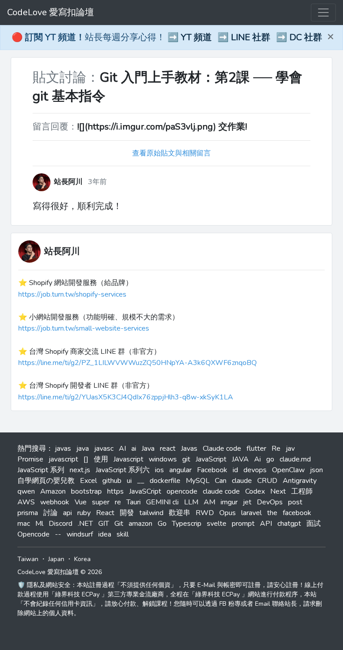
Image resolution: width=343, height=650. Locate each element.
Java (148, 448)
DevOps (270, 502)
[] (86, 459)
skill (123, 534)
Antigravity (300, 481)
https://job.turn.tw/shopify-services (72, 294)
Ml (39, 523)
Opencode (33, 534)
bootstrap (86, 491)
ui (129, 481)
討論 (50, 513)
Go (162, 523)
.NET (85, 523)
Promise (30, 459)
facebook (297, 513)
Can (220, 481)
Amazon (53, 491)
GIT (103, 523)
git (186, 459)
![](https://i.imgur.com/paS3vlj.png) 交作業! (162, 127)
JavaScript (211, 459)
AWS (26, 502)
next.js (80, 470)
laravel (251, 513)
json (316, 470)
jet (247, 502)
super (100, 502)
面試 (313, 523)
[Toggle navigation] (323, 12)
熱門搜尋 (31, 448)
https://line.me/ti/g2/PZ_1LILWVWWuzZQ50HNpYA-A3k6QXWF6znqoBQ (137, 363)
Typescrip (186, 523)
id (235, 470)
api (67, 513)
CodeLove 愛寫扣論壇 (50, 12)
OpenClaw (288, 470)
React (105, 513)
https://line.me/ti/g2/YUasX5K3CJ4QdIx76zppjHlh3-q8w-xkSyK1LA (125, 397)
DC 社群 (305, 37)
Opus (227, 513)
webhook (54, 502)
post (295, 502)
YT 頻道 (196, 37)
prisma (27, 513)
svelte (216, 523)
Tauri (133, 502)
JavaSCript (145, 491)
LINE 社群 (250, 37)
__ (140, 481)
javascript (63, 459)
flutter (256, 448)
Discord (60, 523)
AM (209, 502)
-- (58, 534)
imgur (229, 502)
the (272, 513)
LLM (191, 502)
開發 (127, 513)
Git (118, 523)
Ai (257, 459)
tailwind (151, 513)
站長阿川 (62, 251)
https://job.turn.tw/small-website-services (83, 328)
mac (23, 523)
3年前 (97, 182)
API (266, 523)
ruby (84, 513)
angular (180, 470)
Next (278, 491)
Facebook (212, 470)
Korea (82, 559)
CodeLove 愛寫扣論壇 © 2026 (59, 572)
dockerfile (165, 481)
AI (122, 448)
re (118, 502)
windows (163, 459)
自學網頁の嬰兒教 (46, 481)
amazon (140, 523)
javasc (103, 448)
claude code (221, 491)
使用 (101, 459)
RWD (205, 513)
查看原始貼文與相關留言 (171, 153)
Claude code (222, 448)
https (115, 491)
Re (276, 448)
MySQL (197, 481)
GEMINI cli (162, 502)
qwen (26, 491)
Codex (255, 491)
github (111, 481)
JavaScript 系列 (40, 470)
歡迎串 (179, 513)
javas (63, 448)
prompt (243, 523)
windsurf (80, 534)
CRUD (267, 481)
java (82, 448)
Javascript (128, 459)
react (168, 448)
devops (255, 470)
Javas (189, 448)
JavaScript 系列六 (123, 470)
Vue (81, 502)
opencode (182, 491)
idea (104, 534)
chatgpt (289, 523)
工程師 (302, 491)
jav (290, 448)
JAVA (240, 459)
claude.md (295, 459)
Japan (56, 559)
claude (242, 481)
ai (133, 448)
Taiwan (27, 559)
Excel (88, 481)
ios (159, 470)
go (270, 459)
